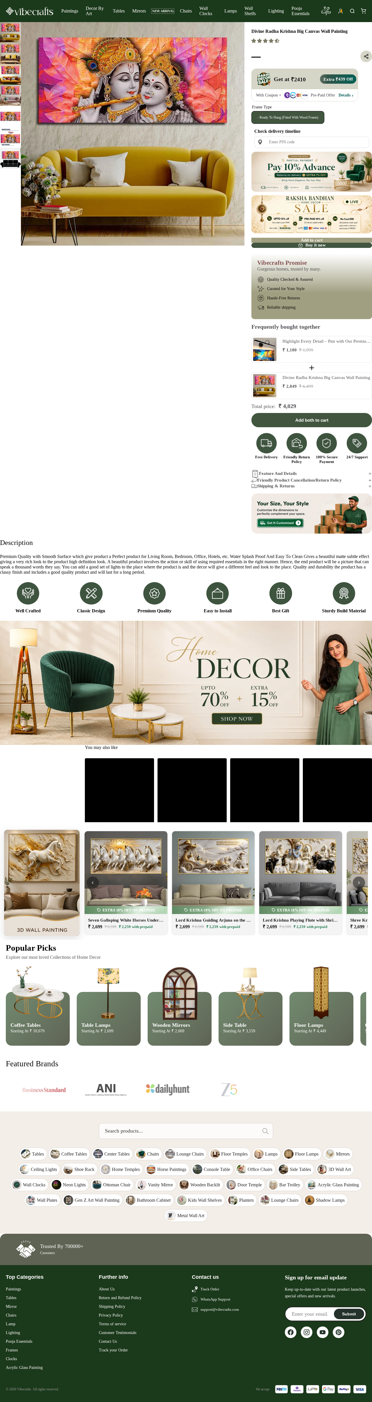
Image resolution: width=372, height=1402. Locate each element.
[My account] (341, 11)
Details (344, 95)
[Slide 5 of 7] (10, 116)
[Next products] (359, 883)
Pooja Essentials (300, 11)
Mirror (11, 1306)
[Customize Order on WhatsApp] (311, 513)
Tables (119, 10)
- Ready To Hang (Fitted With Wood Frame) (287, 117)
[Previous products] (93, 883)
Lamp (10, 1324)
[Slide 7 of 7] (10, 158)
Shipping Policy (112, 1306)
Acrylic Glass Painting (24, 1367)
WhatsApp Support (215, 1299)
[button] (265, 40)
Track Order (210, 1289)
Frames (12, 1350)
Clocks (11, 1359)
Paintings (69, 10)
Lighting (276, 10)
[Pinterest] (338, 1332)
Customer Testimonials (117, 1333)
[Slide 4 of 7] (10, 95)
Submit (349, 1314)
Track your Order (113, 1350)
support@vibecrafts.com (220, 1309)
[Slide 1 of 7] (10, 32)
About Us (107, 1289)
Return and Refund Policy (120, 1298)
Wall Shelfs (250, 11)
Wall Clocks (205, 11)
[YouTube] (322, 1332)
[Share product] (366, 56)
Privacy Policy (111, 1315)
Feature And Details (278, 473)
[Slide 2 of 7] (10, 53)
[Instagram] (306, 1332)
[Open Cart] (363, 11)
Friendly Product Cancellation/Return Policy (299, 480)
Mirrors (139, 10)
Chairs (186, 10)
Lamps (230, 10)
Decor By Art (95, 11)
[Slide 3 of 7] (10, 74)
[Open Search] (352, 11)
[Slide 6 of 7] (10, 137)
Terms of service (112, 1324)
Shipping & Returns (276, 486)
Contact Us (108, 1341)
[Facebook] (290, 1332)
